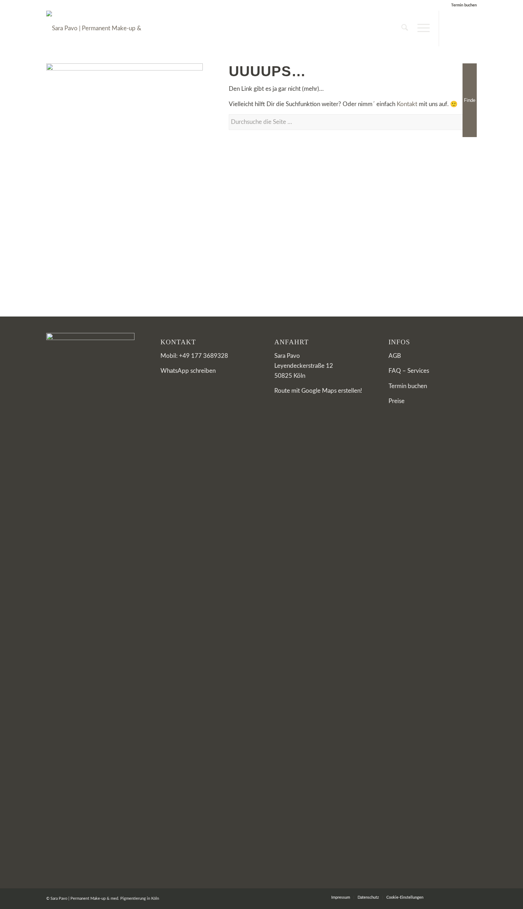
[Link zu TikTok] (460, 28)
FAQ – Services (409, 371)
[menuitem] (405, 28)
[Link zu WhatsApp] (471, 28)
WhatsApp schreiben (188, 371)
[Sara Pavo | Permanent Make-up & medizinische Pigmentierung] (99, 28)
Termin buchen (464, 5)
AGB (395, 356)
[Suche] (405, 28)
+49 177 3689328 (203, 356)
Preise (397, 401)
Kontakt (407, 104)
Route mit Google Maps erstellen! (318, 391)
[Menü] (421, 28)
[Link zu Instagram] (450, 28)
